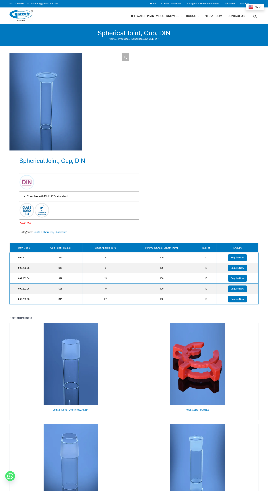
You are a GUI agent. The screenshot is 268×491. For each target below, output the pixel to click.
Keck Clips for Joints (197, 410)
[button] (255, 16)
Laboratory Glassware (54, 232)
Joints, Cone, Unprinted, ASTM (70, 410)
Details (82, 365)
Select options (63, 365)
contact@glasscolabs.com (44, 3)
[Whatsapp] (10, 476)
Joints (37, 232)
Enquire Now (237, 257)
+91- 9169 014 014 (19, 3)
